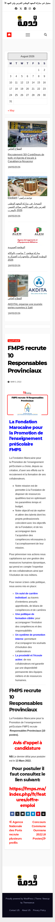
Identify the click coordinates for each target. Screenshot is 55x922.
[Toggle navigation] (28, 34)
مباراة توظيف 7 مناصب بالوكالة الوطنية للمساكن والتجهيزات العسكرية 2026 (27, 256)
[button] (45, 34)
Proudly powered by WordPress (20, 899)
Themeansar (28, 903)
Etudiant (12, 197)
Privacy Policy (39, 910)
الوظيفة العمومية (16, 247)
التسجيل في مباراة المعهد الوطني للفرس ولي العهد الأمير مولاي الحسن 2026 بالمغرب (27, 207)
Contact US (14, 910)
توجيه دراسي (25, 197)
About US (26, 910)
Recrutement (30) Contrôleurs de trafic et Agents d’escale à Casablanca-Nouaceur (26, 158)
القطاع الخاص (15, 148)
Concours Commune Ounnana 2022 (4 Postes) (39, 830)
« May (11, 110)
